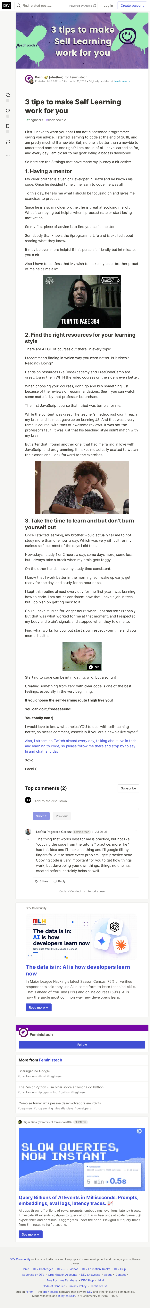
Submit (41, 816)
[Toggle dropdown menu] (135, 830)
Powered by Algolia (81, 5)
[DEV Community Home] (6, 5)
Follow (82, 1045)
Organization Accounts (62, 1274)
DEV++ (61, 1269)
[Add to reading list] (8, 128)
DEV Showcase (90, 1274)
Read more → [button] (38, 1007)
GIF (97, 667)
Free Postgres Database (61, 1280)
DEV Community (20, 1259)
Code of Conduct (70, 891)
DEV (89, 1291)
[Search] (18, 5)
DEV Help (120, 1269)
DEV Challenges (43, 1269)
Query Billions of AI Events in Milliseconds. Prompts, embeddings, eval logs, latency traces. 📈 (78, 1200)
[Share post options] (8, 156)
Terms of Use (98, 1286)
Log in (108, 5)
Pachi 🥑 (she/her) (49, 77)
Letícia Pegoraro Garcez (62, 832)
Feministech (78, 77)
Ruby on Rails (66, 1295)
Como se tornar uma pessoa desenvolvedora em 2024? (59, 1105)
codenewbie (56, 120)
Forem (29, 1291)
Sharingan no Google (40, 1073)
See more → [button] (30, 1234)
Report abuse (96, 891)
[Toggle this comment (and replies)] (28, 839)
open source (50, 1291)
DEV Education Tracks (96, 1269)
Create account (132, 5)
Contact (121, 1274)
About (108, 1274)
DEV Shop (87, 1280)
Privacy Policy (78, 1286)
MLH (101, 1280)
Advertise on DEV (33, 1274)
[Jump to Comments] (8, 113)
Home (25, 1269)
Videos (74, 1269)
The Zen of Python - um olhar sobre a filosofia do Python (61, 1089)
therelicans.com (122, 81)
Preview (62, 816)
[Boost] (8, 141)
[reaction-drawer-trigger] (8, 97)
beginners (35, 120)
